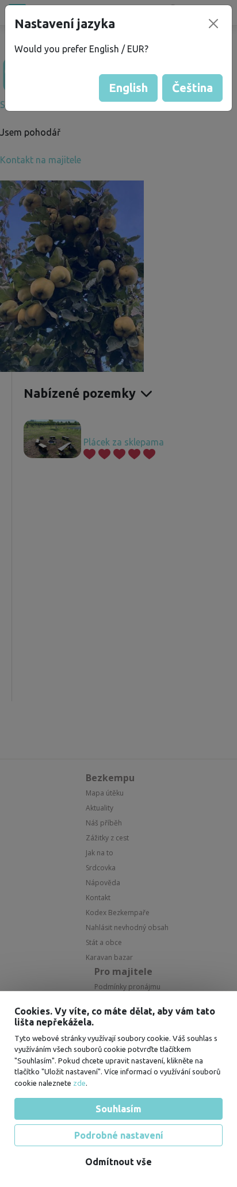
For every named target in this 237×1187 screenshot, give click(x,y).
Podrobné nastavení (118, 1135)
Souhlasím (118, 1109)
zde (79, 1083)
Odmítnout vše (118, 1162)
